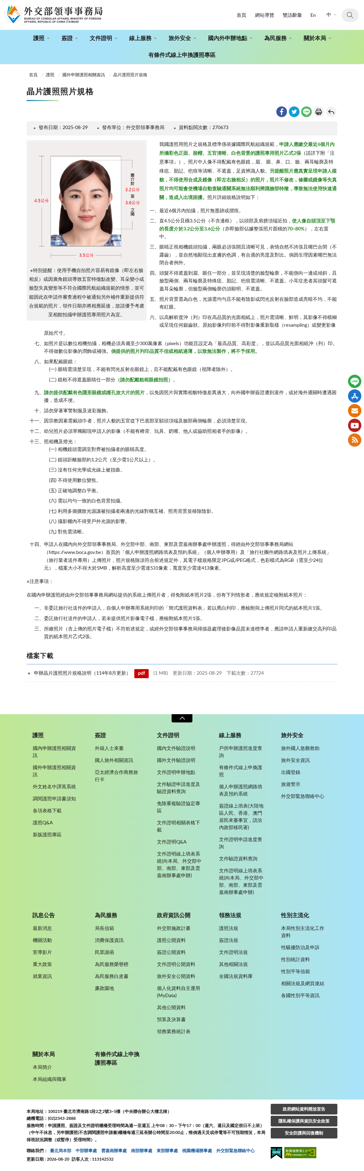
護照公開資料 (171, 940)
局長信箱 (104, 928)
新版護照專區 (47, 835)
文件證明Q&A (172, 842)
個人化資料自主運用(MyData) (178, 992)
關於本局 (315, 38)
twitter (294, 111)
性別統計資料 (295, 959)
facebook (281, 111)
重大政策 (42, 964)
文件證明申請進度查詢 (240, 843)
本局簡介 (42, 1067)
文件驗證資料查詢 (238, 859)
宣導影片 (42, 952)
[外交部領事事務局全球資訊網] (53, 14)
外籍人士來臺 (109, 748)
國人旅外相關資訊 (114, 760)
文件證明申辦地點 (176, 772)
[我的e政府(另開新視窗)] (276, 1154)
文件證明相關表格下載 (178, 827)
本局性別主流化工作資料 (302, 932)
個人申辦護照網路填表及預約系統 (240, 791)
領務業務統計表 (174, 1031)
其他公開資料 (171, 1007)
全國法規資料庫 (236, 976)
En (313, 15)
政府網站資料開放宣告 (304, 1109)
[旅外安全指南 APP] (354, 396)
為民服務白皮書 (111, 976)
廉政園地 (104, 988)
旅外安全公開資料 (176, 976)
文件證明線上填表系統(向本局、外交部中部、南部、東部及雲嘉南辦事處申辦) (179, 865)
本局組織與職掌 (49, 1079)
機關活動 (42, 940)
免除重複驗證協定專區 (178, 807)
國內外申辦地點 (227, 38)
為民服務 (275, 38)
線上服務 (140, 38)
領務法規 (230, 915)
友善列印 (318, 111)
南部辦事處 (141, 1151)
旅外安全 (180, 38)
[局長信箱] (354, 410)
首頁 (241, 15)
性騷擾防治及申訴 (300, 947)
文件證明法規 (233, 952)
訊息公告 (44, 915)
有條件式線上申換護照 (240, 771)
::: (3, 4)
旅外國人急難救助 (300, 748)
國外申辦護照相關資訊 (83, 75)
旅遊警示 (290, 784)
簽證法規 (228, 940)
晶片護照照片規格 (130, 75)
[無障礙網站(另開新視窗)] (300, 1153)
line (306, 111)
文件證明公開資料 (176, 964)
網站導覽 (264, 15)
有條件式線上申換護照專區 (182, 55)
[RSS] (354, 440)
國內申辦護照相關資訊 (54, 752)
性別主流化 (295, 915)
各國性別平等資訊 (300, 995)
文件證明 (101, 38)
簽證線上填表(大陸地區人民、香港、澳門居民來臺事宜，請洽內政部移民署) (241, 817)
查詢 (350, 15)
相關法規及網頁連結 (302, 983)
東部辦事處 (167, 1151)
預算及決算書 (171, 1019)
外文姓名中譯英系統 (54, 787)
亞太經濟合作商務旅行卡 (116, 776)
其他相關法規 (233, 964)
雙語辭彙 (292, 15)
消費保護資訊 (109, 940)
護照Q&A (43, 823)
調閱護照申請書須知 (54, 799)
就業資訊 (42, 976)
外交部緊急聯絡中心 (302, 796)
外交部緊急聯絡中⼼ (235, 1151)
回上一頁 (331, 111)
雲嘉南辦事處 (114, 1151)
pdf (141, 673)
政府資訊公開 (174, 915)
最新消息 (42, 928)
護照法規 (228, 928)
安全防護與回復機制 (304, 1133)
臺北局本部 (60, 1151)
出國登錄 (290, 772)
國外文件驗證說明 (176, 760)
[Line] (354, 381)
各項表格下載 (47, 811)
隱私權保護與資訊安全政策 (304, 1121)
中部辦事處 (86, 1151)
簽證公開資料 (171, 952)
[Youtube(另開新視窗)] (354, 425)
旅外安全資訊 (295, 760)
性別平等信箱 (295, 971)
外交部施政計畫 (174, 928)
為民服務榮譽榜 (111, 964)
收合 (182, 718)
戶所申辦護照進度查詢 (240, 752)
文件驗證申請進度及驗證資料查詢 (178, 788)
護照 (39, 38)
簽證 (67, 38)
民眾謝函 (104, 952)
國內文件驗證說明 (176, 748)
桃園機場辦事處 (197, 1151)
